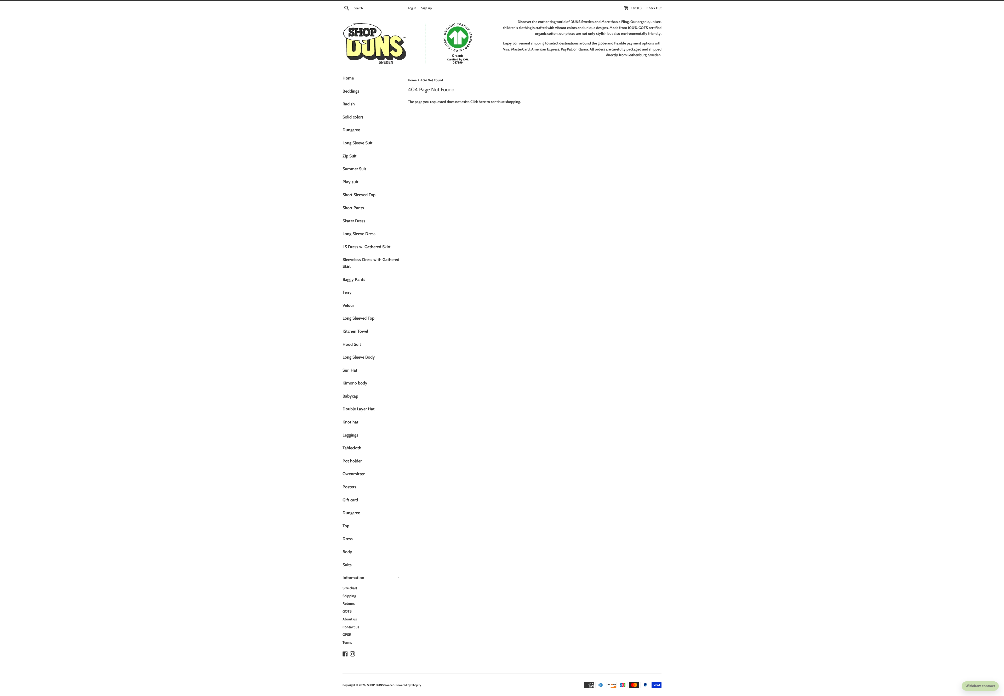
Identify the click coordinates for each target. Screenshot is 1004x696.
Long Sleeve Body (359, 357)
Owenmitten (354, 473)
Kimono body (355, 383)
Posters (349, 486)
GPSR (347, 634)
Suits (347, 564)
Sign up (426, 8)
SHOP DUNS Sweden (380, 685)
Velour (348, 305)
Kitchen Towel (355, 331)
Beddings (351, 91)
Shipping (349, 596)
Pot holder (352, 461)
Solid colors (353, 117)
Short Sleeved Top (359, 194)
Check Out (654, 8)
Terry (347, 292)
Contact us (351, 627)
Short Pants (353, 207)
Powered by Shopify (408, 685)
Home (348, 78)
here (482, 101)
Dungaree (351, 129)
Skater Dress (354, 220)
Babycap (350, 396)
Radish (349, 103)
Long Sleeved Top (358, 318)
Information (371, 577)
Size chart (350, 588)
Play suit (350, 181)
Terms (347, 642)
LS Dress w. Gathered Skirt (367, 246)
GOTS (347, 611)
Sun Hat (350, 370)
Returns (349, 603)
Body (347, 551)
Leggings (350, 435)
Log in (412, 8)
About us (350, 619)
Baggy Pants (354, 279)
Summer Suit (354, 168)
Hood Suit (352, 344)
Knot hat (350, 422)
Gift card (350, 499)
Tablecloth (352, 447)
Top (346, 525)
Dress (348, 538)
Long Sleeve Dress (359, 233)
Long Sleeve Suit (358, 142)
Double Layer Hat (359, 408)
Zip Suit (350, 156)
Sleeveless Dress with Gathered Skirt (371, 263)
